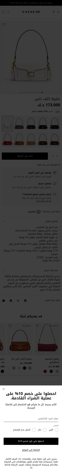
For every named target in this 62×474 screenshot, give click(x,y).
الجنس (55, 425)
